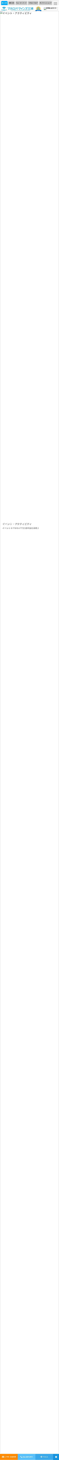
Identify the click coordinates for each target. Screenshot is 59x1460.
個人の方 (4, 3)
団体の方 (11, 3)
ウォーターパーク (21, 3)
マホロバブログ (33, 3)
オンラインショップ (46, 3)
